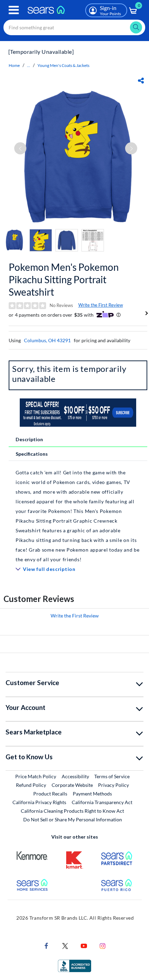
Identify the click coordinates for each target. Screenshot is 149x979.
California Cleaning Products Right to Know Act (72, 811)
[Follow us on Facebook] (46, 945)
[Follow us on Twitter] (65, 945)
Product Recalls (50, 794)
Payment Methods (92, 794)
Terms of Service (112, 776)
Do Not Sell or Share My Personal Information (72, 819)
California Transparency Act (102, 802)
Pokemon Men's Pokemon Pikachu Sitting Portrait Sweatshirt (64, 279)
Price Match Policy (35, 776)
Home (14, 65)
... (28, 65)
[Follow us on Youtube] (84, 945)
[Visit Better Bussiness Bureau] (74, 965)
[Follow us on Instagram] (102, 945)
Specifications (32, 454)
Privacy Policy (113, 785)
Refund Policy (31, 785)
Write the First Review (100, 305)
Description (29, 439)
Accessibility (75, 776)
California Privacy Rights (39, 802)
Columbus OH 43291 (47, 340)
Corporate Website (73, 785)
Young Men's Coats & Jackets (63, 65)
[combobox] (74, 27)
